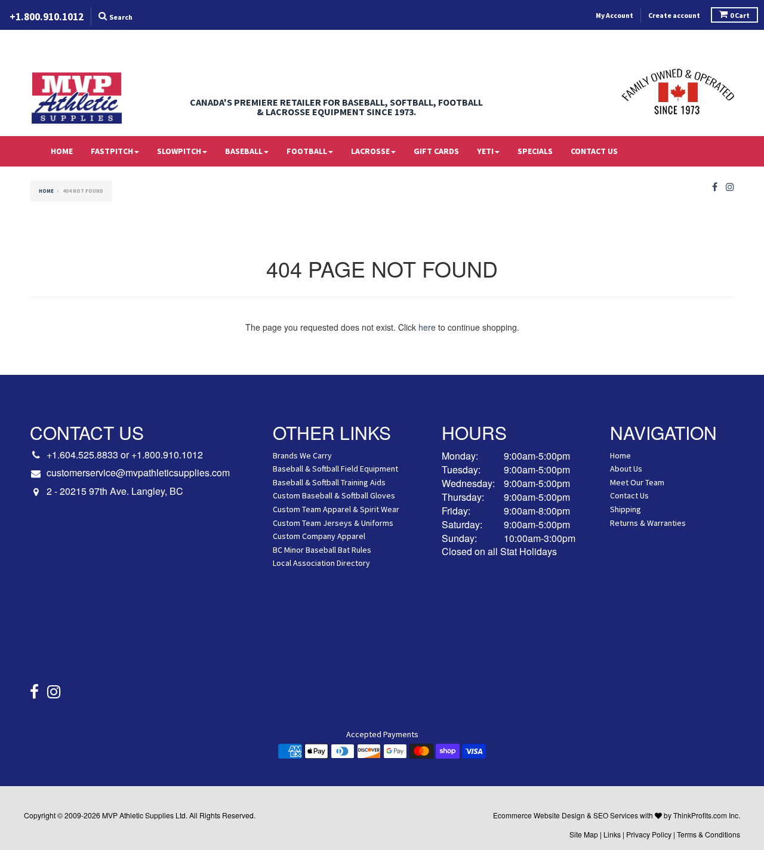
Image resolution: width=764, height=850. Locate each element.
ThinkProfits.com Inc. (706, 815)
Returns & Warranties (648, 523)
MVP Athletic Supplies (138, 815)
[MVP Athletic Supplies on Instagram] (730, 187)
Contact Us (594, 151)
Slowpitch (179, 151)
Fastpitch (112, 151)
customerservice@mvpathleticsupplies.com (138, 472)
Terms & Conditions (708, 834)
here (427, 327)
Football (306, 151)
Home (62, 151)
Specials (535, 151)
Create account (674, 15)
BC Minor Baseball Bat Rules (322, 549)
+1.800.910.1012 (167, 454)
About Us (626, 468)
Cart (740, 15)
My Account (614, 15)
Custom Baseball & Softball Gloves (334, 495)
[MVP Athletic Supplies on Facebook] (714, 187)
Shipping (625, 509)
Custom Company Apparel (319, 536)
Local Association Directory (321, 563)
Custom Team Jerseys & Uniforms (333, 523)
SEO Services (615, 815)
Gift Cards (436, 151)
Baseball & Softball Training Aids (329, 482)
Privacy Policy (648, 834)
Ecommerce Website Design (539, 815)
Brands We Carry (302, 455)
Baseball (244, 151)
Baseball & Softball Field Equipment (335, 468)
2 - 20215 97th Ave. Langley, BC (115, 491)
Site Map (583, 834)
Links (612, 834)
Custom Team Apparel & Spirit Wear (336, 509)
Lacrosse (370, 151)
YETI (485, 151)
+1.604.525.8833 (82, 454)
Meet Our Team (637, 482)
